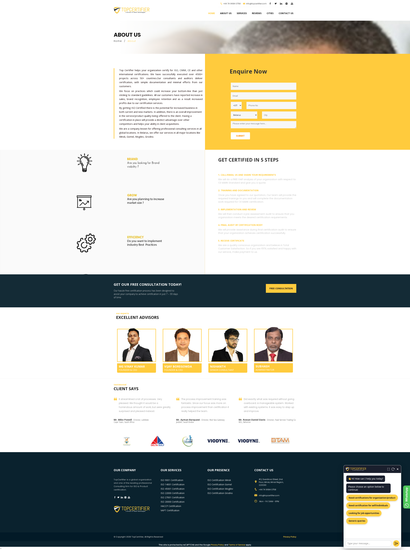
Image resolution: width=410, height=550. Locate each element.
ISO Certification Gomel (219, 484)
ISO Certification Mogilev (220, 488)
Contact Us (286, 13)
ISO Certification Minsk (219, 480)
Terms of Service (237, 544)
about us (226, 13)
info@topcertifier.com (256, 3)
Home (211, 13)
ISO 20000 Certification (172, 501)
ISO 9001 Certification (172, 480)
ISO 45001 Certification (172, 488)
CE (190, 70)
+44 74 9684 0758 (232, 3)
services (242, 13)
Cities (270, 13)
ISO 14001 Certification (172, 484)
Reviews (257, 13)
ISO (176, 70)
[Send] (396, 543)
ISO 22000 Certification (172, 493)
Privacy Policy (289, 536)
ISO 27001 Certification (172, 497)
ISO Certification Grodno (220, 493)
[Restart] (393, 469)
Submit (240, 135)
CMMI (183, 70)
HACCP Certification (171, 506)
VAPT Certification (170, 510)
